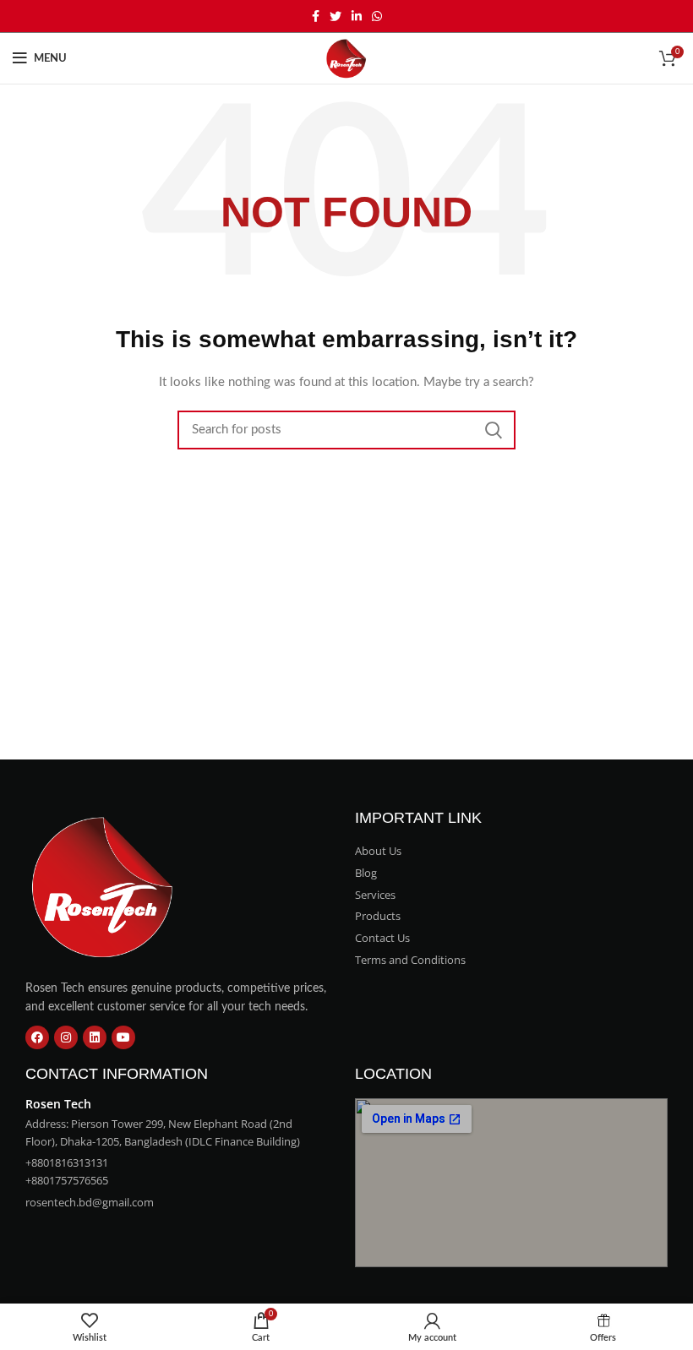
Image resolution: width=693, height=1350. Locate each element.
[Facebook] (37, 1037)
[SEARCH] (493, 430)
